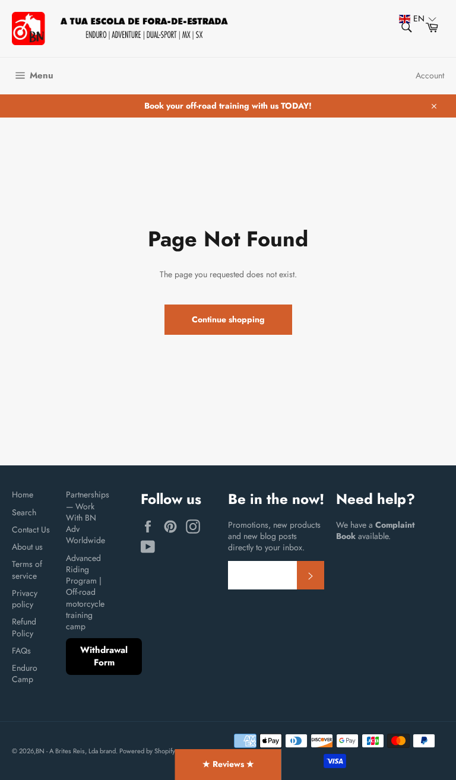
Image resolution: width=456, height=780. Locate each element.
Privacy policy (24, 598)
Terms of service (27, 569)
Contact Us (31, 529)
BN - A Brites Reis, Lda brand (76, 751)
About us (27, 547)
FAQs (21, 651)
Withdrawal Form (104, 656)
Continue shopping (228, 319)
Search (24, 512)
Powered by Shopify (147, 751)
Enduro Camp (24, 673)
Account (430, 75)
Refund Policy (24, 627)
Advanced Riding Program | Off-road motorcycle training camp (85, 592)
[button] (412, 18)
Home (22, 494)
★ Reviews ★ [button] (228, 764)
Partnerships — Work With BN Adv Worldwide (87, 517)
